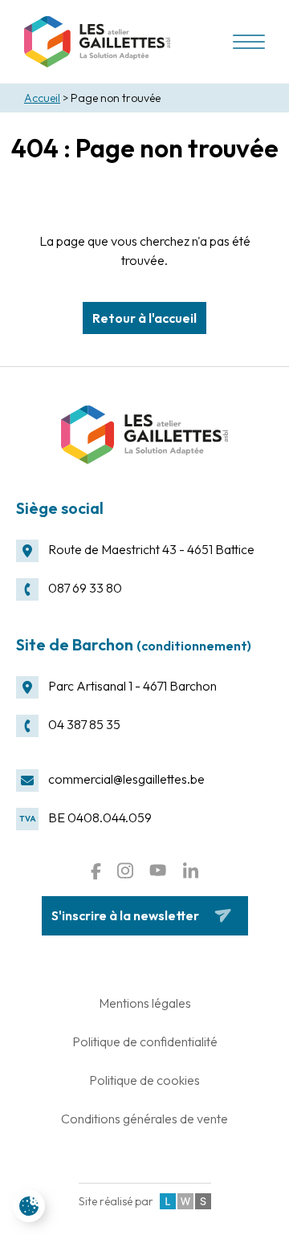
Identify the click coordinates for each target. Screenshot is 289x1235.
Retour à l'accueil (144, 318)
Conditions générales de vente (144, 1119)
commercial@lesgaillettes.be (126, 779)
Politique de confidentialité (145, 1041)
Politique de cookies (144, 1080)
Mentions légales (145, 1003)
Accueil (42, 98)
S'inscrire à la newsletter (125, 915)
